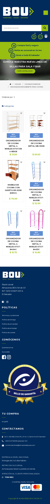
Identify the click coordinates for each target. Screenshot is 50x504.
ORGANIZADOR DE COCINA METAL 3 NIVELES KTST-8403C (36, 244)
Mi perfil (5, 422)
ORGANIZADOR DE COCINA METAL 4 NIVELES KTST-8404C (13, 244)
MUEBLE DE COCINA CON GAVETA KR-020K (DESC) (13, 189)
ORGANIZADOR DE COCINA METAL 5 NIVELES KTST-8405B (36, 195)
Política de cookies (8, 332)
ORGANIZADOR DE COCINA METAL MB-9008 (36, 143)
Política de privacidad (10, 324)
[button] (9, 97)
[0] (33, 36)
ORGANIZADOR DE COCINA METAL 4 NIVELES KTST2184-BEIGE (13, 146)
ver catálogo (25, 71)
